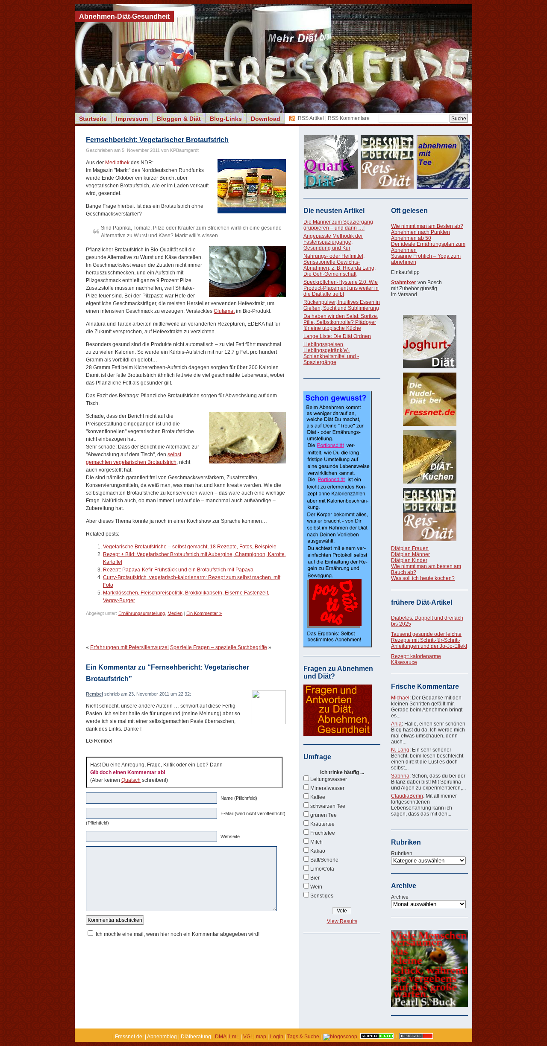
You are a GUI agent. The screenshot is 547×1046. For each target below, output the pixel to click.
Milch (316, 842)
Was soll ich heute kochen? (423, 578)
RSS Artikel (311, 118)
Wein (316, 887)
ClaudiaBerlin (407, 796)
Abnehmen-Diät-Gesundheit (124, 16)
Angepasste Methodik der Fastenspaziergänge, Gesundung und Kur (333, 242)
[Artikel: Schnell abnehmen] (377, 1037)
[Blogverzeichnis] (340, 1037)
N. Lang (400, 750)
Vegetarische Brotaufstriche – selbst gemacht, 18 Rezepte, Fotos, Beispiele (189, 547)
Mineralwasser (327, 788)
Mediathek (117, 163)
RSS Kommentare (349, 118)
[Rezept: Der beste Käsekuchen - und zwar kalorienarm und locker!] (429, 457)
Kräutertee (322, 824)
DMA (220, 1037)
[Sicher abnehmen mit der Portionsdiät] (337, 646)
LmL (234, 1037)
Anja (396, 724)
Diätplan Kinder (409, 560)
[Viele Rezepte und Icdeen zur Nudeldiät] (429, 399)
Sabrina (400, 776)
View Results (342, 921)
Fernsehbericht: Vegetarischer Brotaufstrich (157, 139)
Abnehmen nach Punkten (420, 232)
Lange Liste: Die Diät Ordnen (337, 336)
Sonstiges (321, 896)
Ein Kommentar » (204, 613)
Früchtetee (322, 833)
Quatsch (131, 780)
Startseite (93, 118)
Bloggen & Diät (179, 118)
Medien (175, 613)
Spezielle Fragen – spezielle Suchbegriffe (218, 647)
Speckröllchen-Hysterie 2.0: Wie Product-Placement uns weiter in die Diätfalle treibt (341, 288)
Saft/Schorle (324, 860)
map (261, 1037)
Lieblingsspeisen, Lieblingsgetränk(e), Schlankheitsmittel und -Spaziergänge (331, 353)
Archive (400, 897)
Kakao (317, 851)
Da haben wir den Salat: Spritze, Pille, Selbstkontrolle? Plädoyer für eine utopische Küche (340, 322)
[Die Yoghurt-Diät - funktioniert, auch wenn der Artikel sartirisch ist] (429, 341)
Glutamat (224, 311)
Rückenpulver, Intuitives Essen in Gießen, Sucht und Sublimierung (341, 305)
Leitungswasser (328, 779)
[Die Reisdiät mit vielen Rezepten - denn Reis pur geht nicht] (429, 514)
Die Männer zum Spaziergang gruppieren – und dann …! (338, 225)
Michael (400, 698)
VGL (248, 1037)
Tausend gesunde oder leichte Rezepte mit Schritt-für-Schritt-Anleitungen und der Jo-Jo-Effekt (429, 640)
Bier (315, 878)
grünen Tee (323, 815)
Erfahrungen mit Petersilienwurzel (129, 647)
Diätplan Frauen (410, 548)
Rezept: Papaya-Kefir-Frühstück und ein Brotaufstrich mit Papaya (178, 570)
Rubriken (401, 854)
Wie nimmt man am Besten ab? (427, 226)
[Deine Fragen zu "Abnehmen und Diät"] (337, 734)
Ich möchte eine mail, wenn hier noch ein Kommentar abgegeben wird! (177, 934)
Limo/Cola (322, 869)
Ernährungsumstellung (141, 613)
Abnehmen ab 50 (411, 238)
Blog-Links (226, 118)
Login (276, 1037)
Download (265, 118)
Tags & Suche (303, 1037)
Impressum (132, 118)
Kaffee (317, 797)
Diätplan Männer (410, 554)
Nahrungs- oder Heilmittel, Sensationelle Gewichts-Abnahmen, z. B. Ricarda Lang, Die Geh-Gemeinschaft (339, 265)
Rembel (94, 693)
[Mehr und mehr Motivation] (429, 1005)
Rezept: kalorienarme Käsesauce (416, 659)
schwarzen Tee (327, 806)
